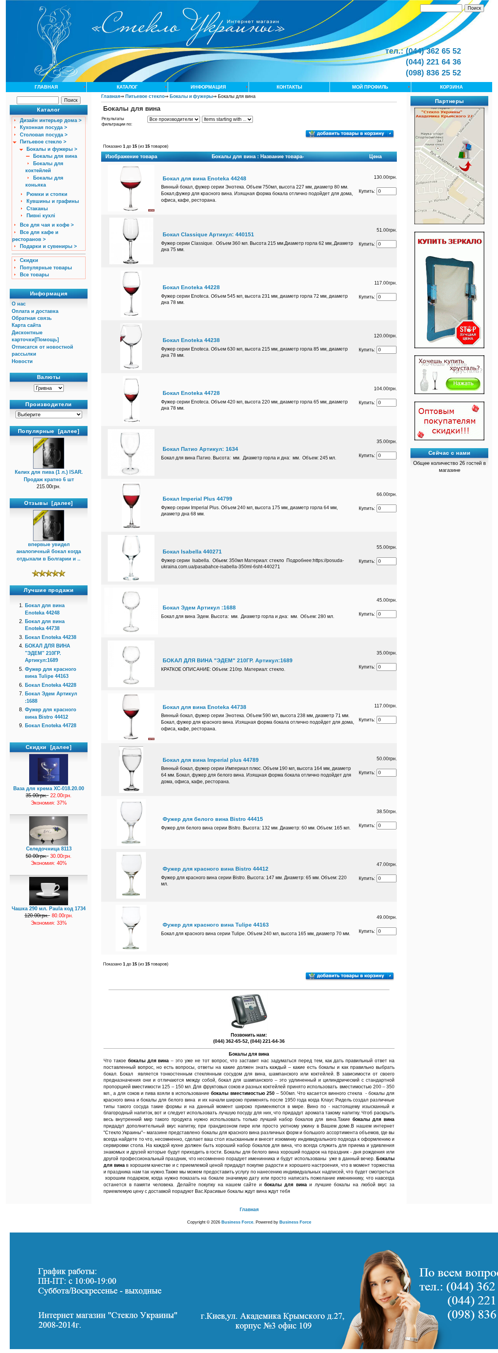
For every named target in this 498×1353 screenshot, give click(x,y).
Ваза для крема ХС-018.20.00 (48, 788)
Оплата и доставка (35, 311)
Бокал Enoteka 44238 (50, 637)
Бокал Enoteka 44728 (50, 725)
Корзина (451, 87)
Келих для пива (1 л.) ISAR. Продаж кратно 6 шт (49, 475)
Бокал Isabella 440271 (192, 551)
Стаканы (37, 208)
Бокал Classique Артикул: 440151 (208, 234)
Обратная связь (32, 318)
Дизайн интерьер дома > (51, 120)
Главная (46, 87)
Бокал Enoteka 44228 (50, 685)
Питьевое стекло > (43, 142)
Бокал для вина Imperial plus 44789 (211, 760)
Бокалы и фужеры (191, 96)
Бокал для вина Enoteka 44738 (204, 707)
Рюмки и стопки (46, 194)
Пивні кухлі (40, 215)
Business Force (237, 1222)
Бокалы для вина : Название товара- (258, 156)
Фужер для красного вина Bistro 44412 (215, 869)
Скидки (29, 260)
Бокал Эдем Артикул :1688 (199, 607)
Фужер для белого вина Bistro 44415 (213, 819)
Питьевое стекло (145, 96)
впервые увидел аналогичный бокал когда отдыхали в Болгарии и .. (48, 551)
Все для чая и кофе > (47, 225)
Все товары (34, 275)
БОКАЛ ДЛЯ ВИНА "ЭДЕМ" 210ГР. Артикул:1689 (47, 653)
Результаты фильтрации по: (117, 121)
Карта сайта (26, 325)
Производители (48, 405)
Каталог (127, 87)
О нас (19, 304)
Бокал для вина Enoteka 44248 (204, 178)
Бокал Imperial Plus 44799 (197, 499)
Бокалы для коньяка (44, 181)
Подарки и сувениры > (48, 246)
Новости (22, 361)
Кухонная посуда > (43, 127)
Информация (208, 87)
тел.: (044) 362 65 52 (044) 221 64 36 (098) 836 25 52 (423, 62)
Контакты (289, 87)
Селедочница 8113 (49, 849)
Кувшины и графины (52, 201)
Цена (375, 156)
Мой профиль (370, 87)
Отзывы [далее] (48, 503)
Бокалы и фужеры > (51, 149)
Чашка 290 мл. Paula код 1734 (49, 908)
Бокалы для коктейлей (44, 167)
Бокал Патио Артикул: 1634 (200, 449)
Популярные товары (46, 268)
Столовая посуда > (44, 135)
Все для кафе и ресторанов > (35, 235)
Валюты (49, 377)
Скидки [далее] (49, 747)
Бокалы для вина (55, 156)
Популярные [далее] (49, 431)
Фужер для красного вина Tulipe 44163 (216, 925)
